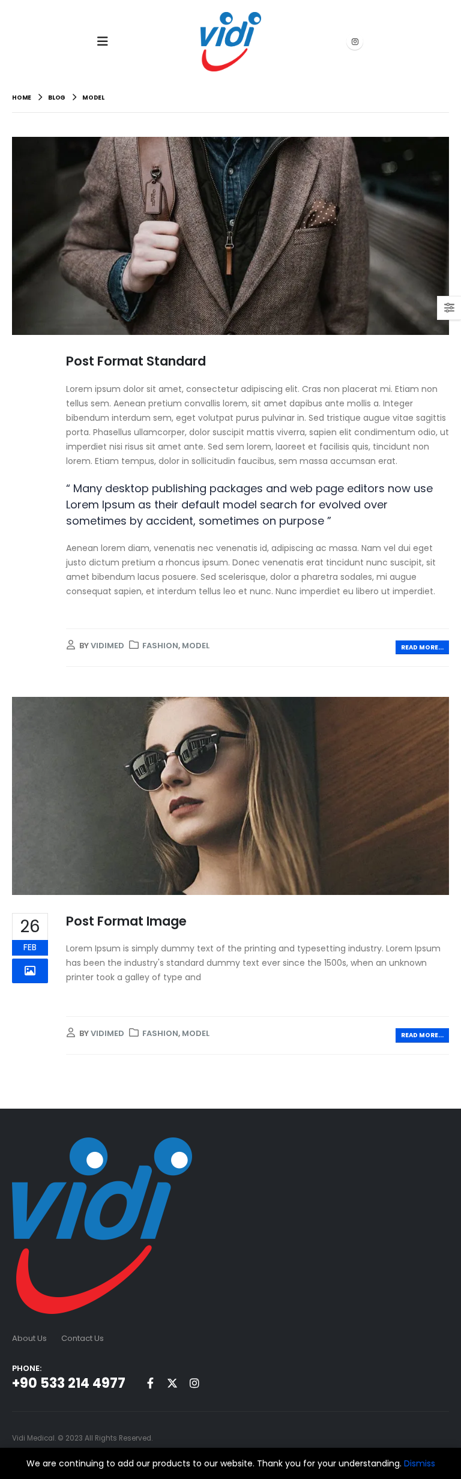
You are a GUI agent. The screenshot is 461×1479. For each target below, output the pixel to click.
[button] (106, 41)
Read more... (422, 647)
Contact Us (82, 1338)
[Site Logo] (230, 41)
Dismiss (419, 1463)
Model (195, 645)
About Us (29, 1338)
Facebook (150, 1383)
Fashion (160, 645)
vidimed (107, 645)
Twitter (172, 1383)
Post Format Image (126, 921)
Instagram (194, 1383)
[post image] (230, 236)
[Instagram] (354, 41)
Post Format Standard (136, 361)
